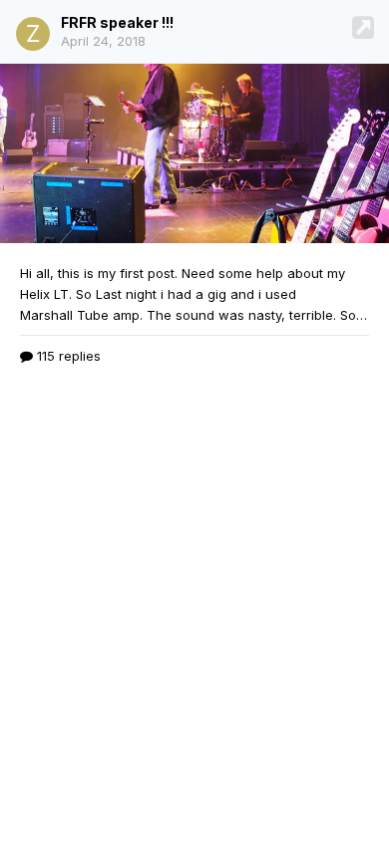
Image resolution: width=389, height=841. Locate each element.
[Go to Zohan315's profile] (33, 34)
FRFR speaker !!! (117, 22)
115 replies (67, 356)
